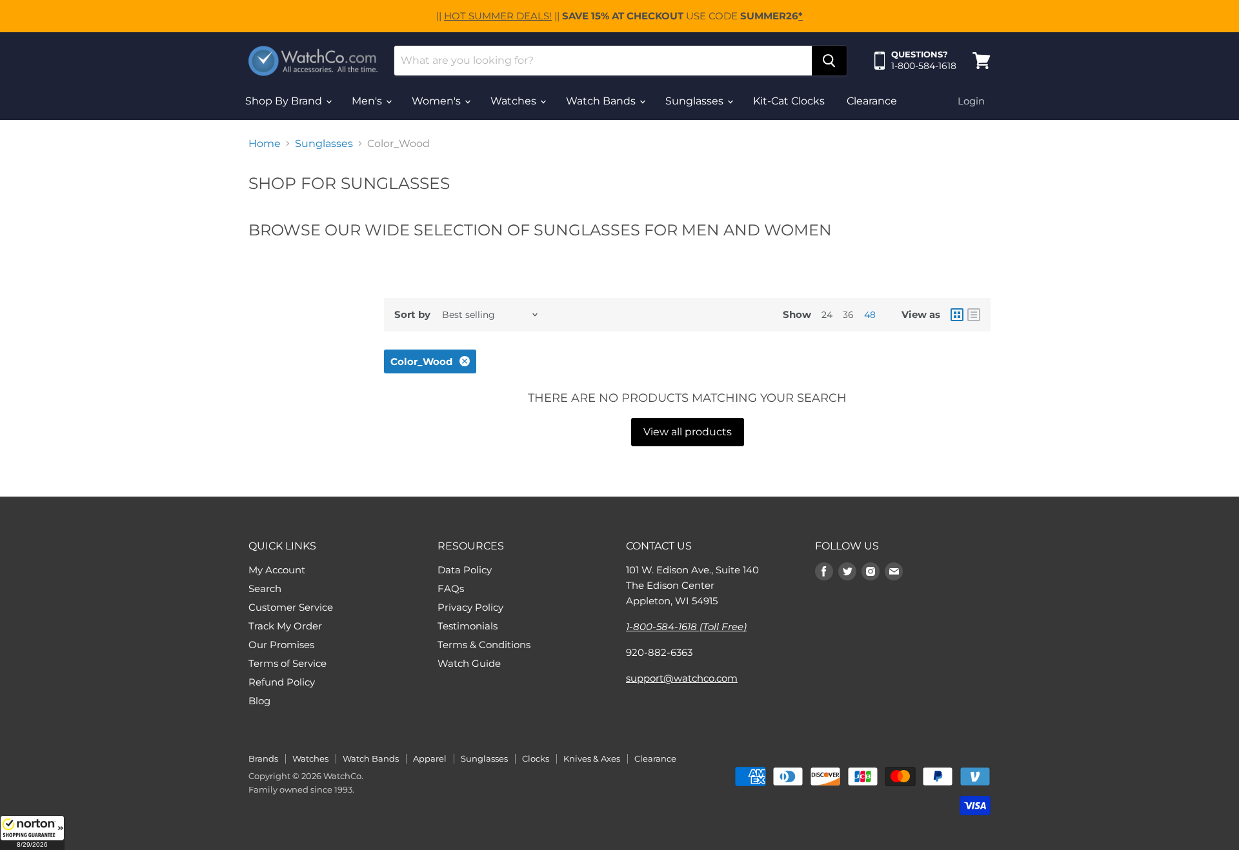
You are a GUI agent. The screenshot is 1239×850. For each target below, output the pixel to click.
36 (848, 315)
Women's (437, 101)
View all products (687, 432)
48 (870, 315)
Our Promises (281, 644)
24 (826, 315)
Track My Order (285, 626)
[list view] (973, 314)
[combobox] (603, 60)
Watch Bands (602, 101)
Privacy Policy (470, 607)
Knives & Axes (591, 758)
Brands (263, 758)
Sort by (412, 314)
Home (264, 144)
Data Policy (465, 570)
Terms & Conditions (484, 644)
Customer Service (290, 607)
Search (264, 588)
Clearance (872, 101)
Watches (514, 101)
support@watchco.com (682, 678)
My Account (276, 570)
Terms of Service (287, 663)
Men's (368, 101)
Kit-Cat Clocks (789, 101)
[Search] (829, 60)
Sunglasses (695, 101)
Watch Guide (469, 663)
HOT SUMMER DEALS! (498, 16)
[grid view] (957, 314)
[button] (32, 832)
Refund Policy (281, 682)
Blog (259, 701)
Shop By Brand (285, 101)
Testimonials (468, 626)
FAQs (451, 588)
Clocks (535, 758)
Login (971, 101)
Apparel (430, 758)
